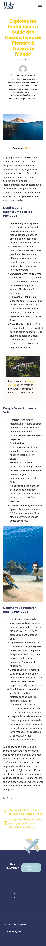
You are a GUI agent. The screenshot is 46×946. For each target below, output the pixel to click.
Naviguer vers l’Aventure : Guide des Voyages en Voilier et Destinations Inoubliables (25, 823)
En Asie (20, 889)
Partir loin (21, 897)
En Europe (21, 893)
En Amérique (23, 885)
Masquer (29, 148)
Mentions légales (13, 931)
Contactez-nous (31, 867)
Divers (10, 798)
